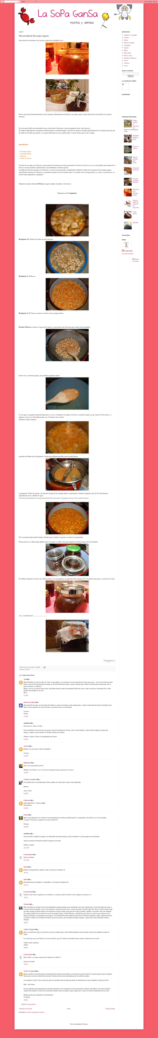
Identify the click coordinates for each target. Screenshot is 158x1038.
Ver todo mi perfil (127, 254)
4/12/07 (26, 793)
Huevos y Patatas (129, 43)
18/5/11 (26, 948)
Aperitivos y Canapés (130, 35)
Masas (126, 50)
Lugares (126, 48)
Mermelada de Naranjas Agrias (136, 192)
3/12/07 (26, 773)
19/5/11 (26, 964)
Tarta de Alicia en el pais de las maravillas (136, 204)
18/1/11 (26, 873)
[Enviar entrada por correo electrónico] (44, 667)
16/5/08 (26, 827)
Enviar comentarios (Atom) (35, 1012)
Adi (25, 679)
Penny (26, 815)
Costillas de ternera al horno (136, 180)
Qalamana (27, 763)
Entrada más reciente (25, 1009)
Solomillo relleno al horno (136, 137)
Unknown (27, 800)
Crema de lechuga (136, 147)
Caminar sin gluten (30, 779)
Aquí (61, 40)
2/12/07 (26, 716)
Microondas (127, 53)
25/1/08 (26, 808)
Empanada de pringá (136, 169)
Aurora (26, 746)
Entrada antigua (110, 1009)
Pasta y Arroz (128, 55)
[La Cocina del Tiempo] (125, 89)
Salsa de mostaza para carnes (135, 159)
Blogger (85, 1024)
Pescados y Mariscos (130, 58)
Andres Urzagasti (29, 929)
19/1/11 (26, 885)
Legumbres (127, 45)
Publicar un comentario (28, 1004)
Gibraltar (135, 222)
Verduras (126, 63)
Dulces (28, 669)
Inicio (69, 1009)
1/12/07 (26, 695)
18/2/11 (26, 922)
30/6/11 (26, 1000)
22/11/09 (26, 848)
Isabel (25, 867)
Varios (126, 60)
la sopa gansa (28, 854)
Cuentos (126, 37)
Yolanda (26, 904)
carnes (126, 66)
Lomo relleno (135, 213)
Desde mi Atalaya (29, 702)
